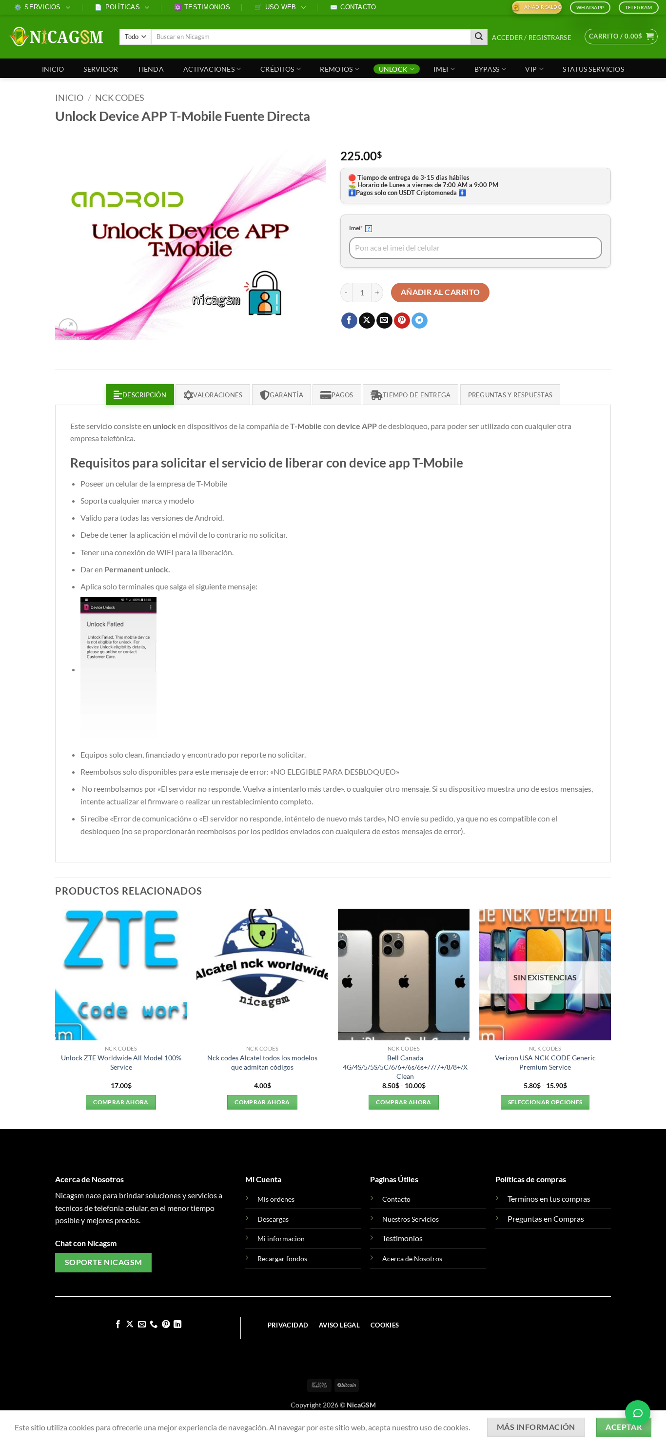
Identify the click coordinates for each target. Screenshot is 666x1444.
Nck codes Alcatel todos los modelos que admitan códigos (262, 1062)
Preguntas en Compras (546, 1218)
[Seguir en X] (130, 1324)
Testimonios (202, 7)
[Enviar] (479, 37)
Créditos (277, 69)
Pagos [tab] (342, 395)
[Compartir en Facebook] (349, 320)
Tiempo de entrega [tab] (417, 395)
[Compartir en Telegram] (419, 320)
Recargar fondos (282, 1258)
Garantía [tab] (286, 395)
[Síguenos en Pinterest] (166, 1324)
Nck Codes (119, 97)
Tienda (150, 69)
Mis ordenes (275, 1199)
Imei (440, 69)
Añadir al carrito (440, 292)
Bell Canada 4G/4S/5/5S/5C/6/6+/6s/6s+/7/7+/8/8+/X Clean (405, 1067)
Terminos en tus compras (549, 1198)
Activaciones (209, 69)
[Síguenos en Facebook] (118, 1324)
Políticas (117, 7)
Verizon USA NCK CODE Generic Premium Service (545, 1062)
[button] (532, 37)
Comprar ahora (121, 1102)
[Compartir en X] (367, 320)
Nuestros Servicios (410, 1219)
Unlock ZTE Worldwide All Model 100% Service (121, 1062)
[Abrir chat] (637, 1411)
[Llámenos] (153, 1324)
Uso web (275, 7)
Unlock (393, 69)
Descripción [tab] (144, 395)
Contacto (353, 7)
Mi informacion (281, 1238)
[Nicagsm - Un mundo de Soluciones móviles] (56, 36)
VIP (531, 69)
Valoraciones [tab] (217, 395)
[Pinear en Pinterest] (402, 320)
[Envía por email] (384, 320)
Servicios (37, 7)
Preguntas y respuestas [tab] (510, 395)
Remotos (336, 69)
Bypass (487, 69)
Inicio (53, 69)
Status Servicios (593, 69)
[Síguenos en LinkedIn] (177, 1324)
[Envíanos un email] (142, 1324)
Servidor (100, 69)
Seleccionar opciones (545, 1102)
